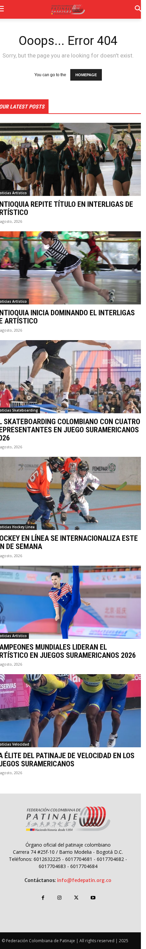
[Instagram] (59, 897)
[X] (76, 897)
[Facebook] (43, 897)
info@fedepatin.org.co (84, 880)
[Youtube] (92, 897)
